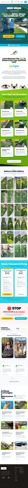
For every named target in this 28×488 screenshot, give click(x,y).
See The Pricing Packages (14, 161)
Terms (23, 484)
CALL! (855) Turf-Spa (15, 45)
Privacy (21, 484)
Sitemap (26, 484)
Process (5, 1)
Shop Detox (19, 2)
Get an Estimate (3, 477)
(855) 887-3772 (22, 471)
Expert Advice (22, 398)
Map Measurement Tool (20, 318)
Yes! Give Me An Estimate (7, 318)
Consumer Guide (17, 398)
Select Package (7, 294)
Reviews (15, 1)
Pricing (8, 1)
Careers (17, 475)
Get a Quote (25, 2)
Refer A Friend (16, 480)
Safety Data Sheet (16, 478)
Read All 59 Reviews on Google (14, 381)
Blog (15, 474)
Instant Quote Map (12, 2)
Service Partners (22, 2)
